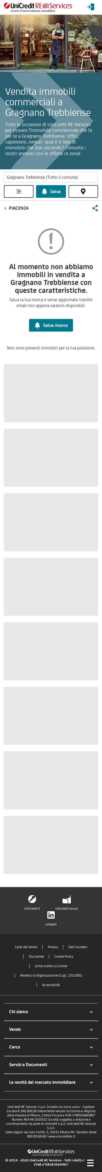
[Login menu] (90, 7)
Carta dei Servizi (26, 947)
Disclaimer (36, 956)
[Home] (38, 7)
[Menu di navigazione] (90, 1162)
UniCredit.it (32, 908)
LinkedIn (51, 924)
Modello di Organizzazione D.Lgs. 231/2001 (51, 975)
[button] (95, 208)
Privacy (53, 947)
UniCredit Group (66, 908)
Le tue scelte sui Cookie (51, 966)
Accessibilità (51, 985)
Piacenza (19, 208)
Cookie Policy (63, 956)
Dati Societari (78, 947)
